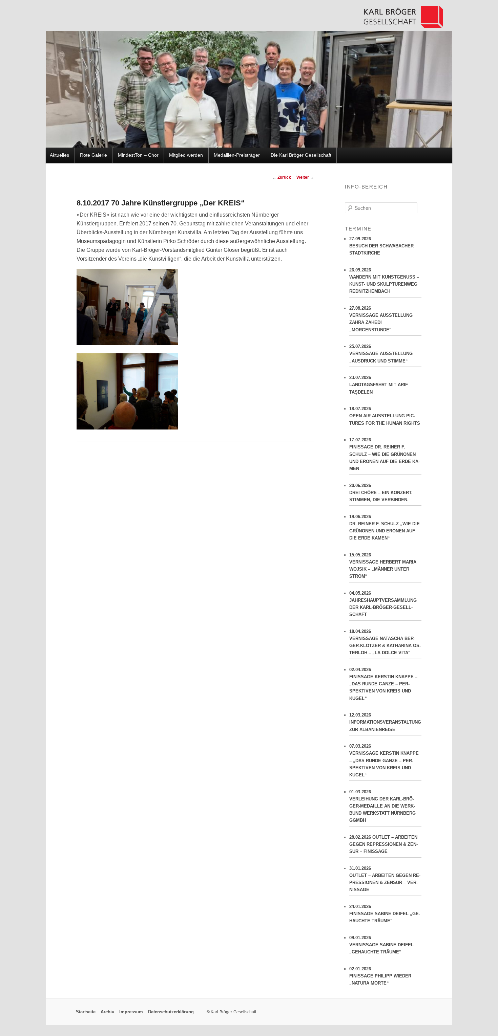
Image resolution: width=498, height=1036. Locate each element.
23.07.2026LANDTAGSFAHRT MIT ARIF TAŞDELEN (378, 384)
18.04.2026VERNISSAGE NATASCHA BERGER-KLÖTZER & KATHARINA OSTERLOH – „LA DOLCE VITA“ (385, 642)
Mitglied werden (186, 155)
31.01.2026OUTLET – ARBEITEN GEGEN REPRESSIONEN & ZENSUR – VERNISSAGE (384, 879)
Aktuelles (59, 155)
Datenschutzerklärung (171, 1012)
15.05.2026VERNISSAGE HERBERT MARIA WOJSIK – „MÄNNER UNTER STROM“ (382, 565)
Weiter (305, 177)
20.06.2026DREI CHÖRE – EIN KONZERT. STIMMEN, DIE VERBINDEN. (381, 492)
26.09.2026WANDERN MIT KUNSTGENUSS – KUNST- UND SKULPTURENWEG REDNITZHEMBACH (384, 280)
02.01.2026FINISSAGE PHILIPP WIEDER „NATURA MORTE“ (380, 976)
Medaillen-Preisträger (237, 155)
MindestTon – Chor (138, 155)
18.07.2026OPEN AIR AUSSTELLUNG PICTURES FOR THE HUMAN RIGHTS (384, 415)
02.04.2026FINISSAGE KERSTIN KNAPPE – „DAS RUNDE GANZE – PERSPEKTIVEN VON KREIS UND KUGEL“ (383, 684)
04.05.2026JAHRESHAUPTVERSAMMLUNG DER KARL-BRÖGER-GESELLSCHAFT (383, 604)
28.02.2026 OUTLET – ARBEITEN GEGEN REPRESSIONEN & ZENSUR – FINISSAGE (383, 844)
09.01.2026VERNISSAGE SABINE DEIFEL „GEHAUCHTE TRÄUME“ (381, 944)
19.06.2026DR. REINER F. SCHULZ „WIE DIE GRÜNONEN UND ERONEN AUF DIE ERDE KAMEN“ (384, 527)
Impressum (131, 1012)
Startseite (86, 1012)
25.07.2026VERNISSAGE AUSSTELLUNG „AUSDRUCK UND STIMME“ (381, 353)
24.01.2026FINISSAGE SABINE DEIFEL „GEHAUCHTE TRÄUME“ (384, 913)
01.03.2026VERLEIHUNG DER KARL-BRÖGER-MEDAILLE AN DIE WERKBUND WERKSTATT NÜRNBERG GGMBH (382, 806)
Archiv (107, 1012)
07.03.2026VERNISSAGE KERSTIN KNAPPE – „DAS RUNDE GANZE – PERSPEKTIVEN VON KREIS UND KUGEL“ (384, 760)
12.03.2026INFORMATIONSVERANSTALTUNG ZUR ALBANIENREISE (385, 722)
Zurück (281, 177)
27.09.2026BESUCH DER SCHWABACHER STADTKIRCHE (381, 246)
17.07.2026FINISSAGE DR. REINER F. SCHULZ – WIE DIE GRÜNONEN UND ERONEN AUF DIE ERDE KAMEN (384, 454)
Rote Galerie (93, 155)
